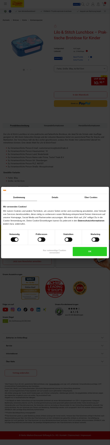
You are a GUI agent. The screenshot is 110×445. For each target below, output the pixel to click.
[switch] (41, 239)
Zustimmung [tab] (19, 197)
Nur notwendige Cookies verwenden (54, 251)
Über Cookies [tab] (91, 197)
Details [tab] (55, 197)
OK (89, 251)
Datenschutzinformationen (91, 220)
